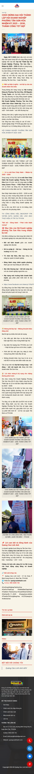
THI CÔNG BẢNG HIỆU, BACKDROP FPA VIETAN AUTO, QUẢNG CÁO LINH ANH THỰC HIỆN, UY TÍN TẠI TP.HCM (17, 216)
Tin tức (4, 12)
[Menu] (2, 6)
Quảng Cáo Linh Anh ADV (16, 668)
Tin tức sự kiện (7, 610)
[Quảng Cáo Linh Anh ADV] (17, 6)
